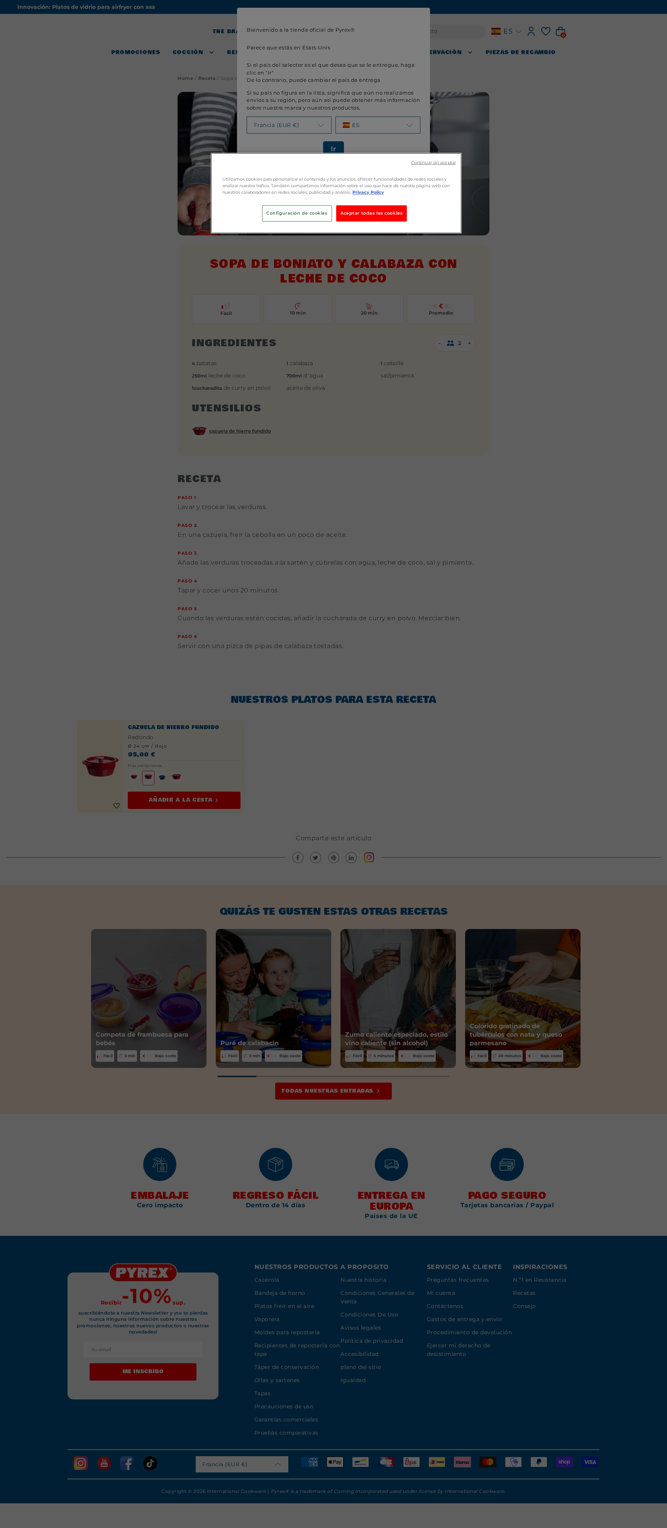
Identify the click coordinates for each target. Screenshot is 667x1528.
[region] (336, 193)
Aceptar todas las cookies (371, 213)
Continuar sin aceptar (433, 162)
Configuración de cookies (297, 213)
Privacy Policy (368, 192)
